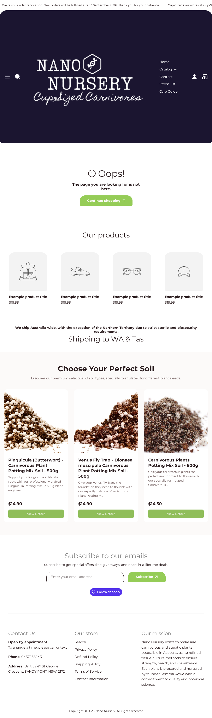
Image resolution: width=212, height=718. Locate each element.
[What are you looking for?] (17, 77)
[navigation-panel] (7, 77)
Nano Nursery (105, 711)
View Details (36, 514)
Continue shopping (103, 201)
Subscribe (144, 577)
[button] (168, 69)
